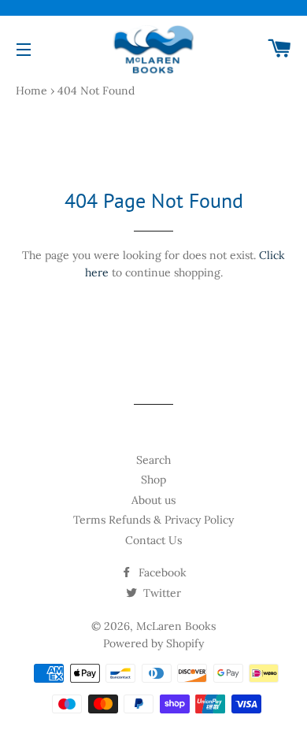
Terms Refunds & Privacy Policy (153, 520)
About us (153, 500)
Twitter (160, 593)
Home (31, 90)
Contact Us (153, 540)
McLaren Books (176, 626)
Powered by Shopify (153, 643)
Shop (153, 479)
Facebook (161, 572)
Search (153, 460)
